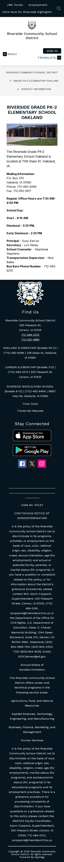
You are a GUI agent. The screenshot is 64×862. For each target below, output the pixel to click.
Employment (38, 5)
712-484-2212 (30, 334)
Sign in (52, 51)
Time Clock (30, 404)
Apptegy (40, 857)
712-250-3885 (30, 339)
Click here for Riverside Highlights (27, 12)
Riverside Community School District (32, 72)
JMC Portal (15, 5)
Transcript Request (30, 410)
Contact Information (36, 89)
